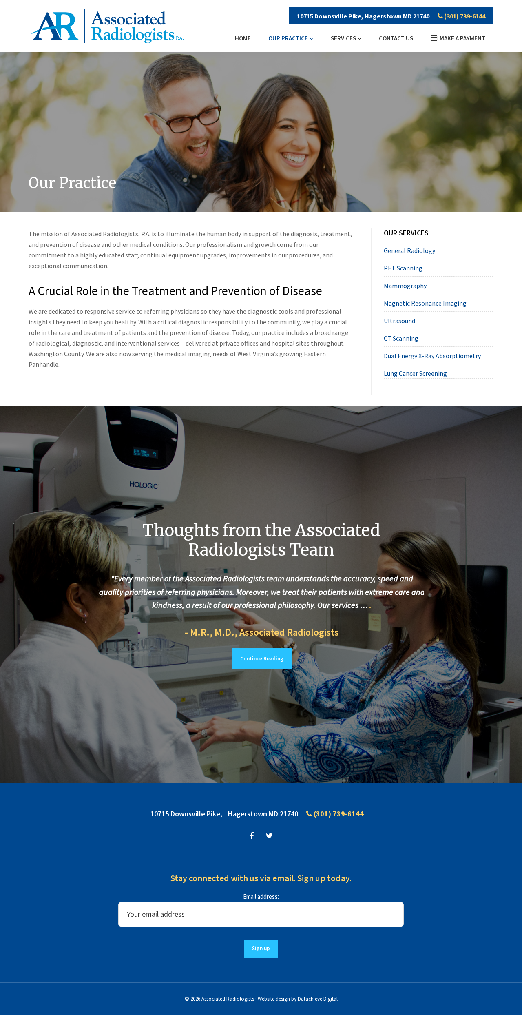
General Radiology (409, 250)
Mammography (405, 285)
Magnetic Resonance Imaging (425, 303)
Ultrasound (399, 321)
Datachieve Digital (318, 998)
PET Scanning (403, 268)
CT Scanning (401, 338)
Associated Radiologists (227, 998)
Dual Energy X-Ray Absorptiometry (432, 356)
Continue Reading (261, 658)
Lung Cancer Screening (415, 373)
